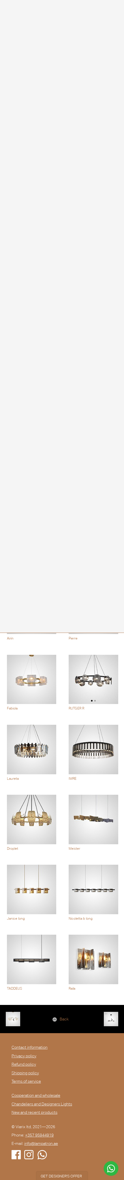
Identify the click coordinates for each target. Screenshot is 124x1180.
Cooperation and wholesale (36, 1095)
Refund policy (24, 1064)
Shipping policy (25, 1073)
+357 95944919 (39, 1135)
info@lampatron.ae (41, 1143)
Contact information (30, 1047)
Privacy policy (24, 1056)
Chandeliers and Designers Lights (42, 1104)
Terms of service (26, 1081)
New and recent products (34, 1112)
